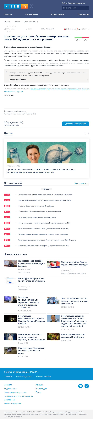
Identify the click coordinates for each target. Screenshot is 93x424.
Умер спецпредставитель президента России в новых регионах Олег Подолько (47, 237)
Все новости (80, 180)
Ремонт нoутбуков (12, 403)
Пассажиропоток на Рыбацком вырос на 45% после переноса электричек (45, 192)
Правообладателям (24, 376)
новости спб (13, 111)
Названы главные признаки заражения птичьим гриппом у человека (43, 232)
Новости (8, 14)
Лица (38, 392)
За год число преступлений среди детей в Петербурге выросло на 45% (44, 220)
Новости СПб (31, 114)
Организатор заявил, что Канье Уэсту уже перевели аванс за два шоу (43, 226)
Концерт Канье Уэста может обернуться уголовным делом (39, 209)
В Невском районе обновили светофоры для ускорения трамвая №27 (43, 243)
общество (22, 111)
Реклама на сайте (43, 376)
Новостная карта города (15, 392)
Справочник (9, 400)
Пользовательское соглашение (18, 396)
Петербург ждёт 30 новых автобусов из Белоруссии (37, 215)
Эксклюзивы (31, 14)
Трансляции (83, 14)
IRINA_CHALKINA (47, 29)
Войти (64, 3)
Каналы (39, 385)
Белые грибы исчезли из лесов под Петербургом (36, 203)
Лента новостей (19, 114)
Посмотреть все (11, 125)
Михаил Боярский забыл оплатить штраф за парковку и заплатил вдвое (44, 198)
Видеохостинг (10, 389)
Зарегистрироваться (76, 3)
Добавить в (78, 29)
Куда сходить (57, 14)
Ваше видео (41, 389)
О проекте (8, 376)
